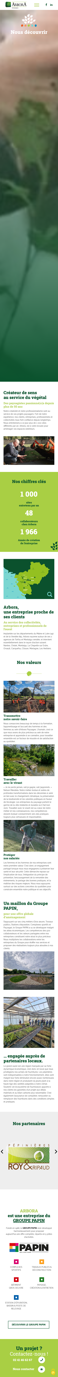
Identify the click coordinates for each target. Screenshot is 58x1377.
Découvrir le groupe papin (28, 1324)
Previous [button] (2, 1152)
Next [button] (56, 1152)
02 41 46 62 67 (23, 1360)
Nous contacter (24, 1369)
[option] (29, 450)
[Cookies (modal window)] (53, 1372)
